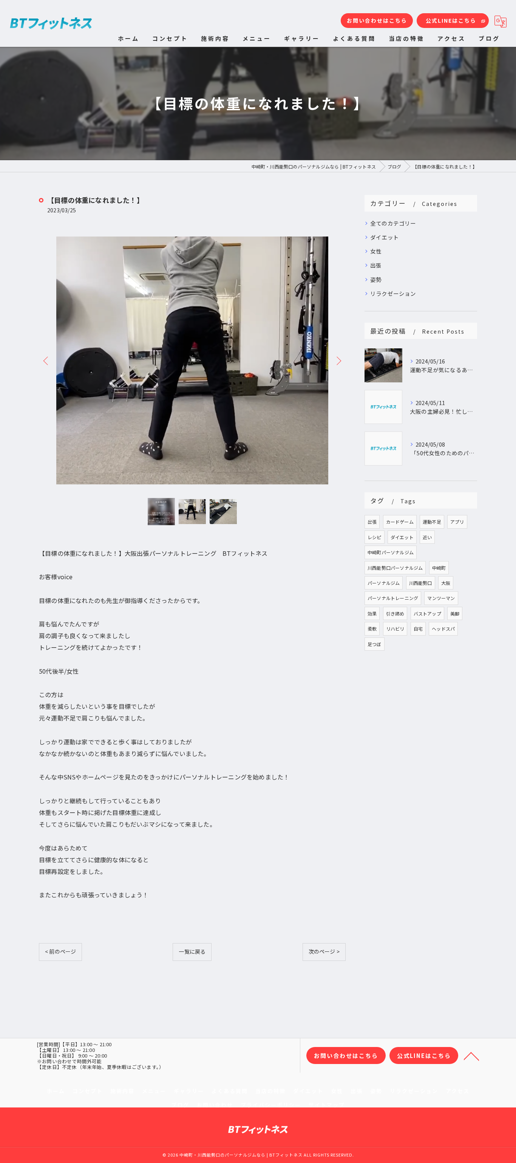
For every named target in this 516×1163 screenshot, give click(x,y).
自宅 (418, 628)
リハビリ (395, 628)
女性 (376, 251)
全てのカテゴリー (393, 223)
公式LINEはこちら (451, 20)
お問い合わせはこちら (377, 20)
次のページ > (324, 951)
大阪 (445, 583)
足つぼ (375, 644)
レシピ (375, 537)
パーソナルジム (384, 583)
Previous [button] (46, 360)
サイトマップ (327, 1105)
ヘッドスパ (443, 628)
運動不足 (432, 521)
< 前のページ (60, 951)
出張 (376, 265)
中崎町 (439, 567)
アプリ (457, 521)
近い (427, 537)
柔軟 (372, 628)
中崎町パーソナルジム (391, 552)
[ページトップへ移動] (471, 1055)
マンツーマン (441, 598)
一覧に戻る (192, 951)
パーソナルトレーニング (393, 598)
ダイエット (384, 237)
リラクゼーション (393, 293)
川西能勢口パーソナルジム (395, 567)
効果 (372, 613)
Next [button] (338, 360)
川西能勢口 (420, 583)
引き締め (395, 613)
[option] (192, 360)
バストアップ (427, 613)
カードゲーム (400, 521)
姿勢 (376, 279)
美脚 (454, 613)
